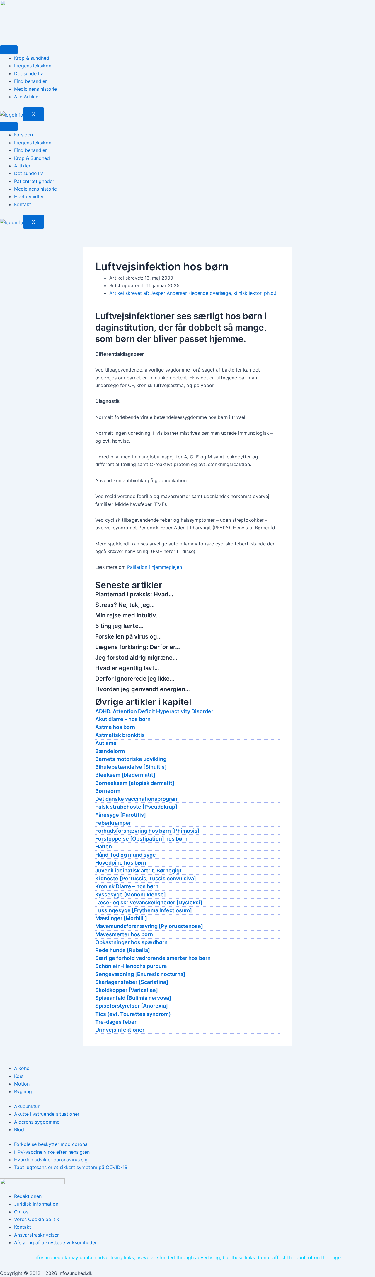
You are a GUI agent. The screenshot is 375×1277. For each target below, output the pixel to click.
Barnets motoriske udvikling (130, 759)
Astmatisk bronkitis (120, 735)
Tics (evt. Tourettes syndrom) (133, 1014)
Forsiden (23, 135)
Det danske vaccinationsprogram (137, 799)
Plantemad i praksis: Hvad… (134, 594)
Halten (103, 846)
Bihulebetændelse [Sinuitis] (131, 767)
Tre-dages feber (116, 1022)
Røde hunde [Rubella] (122, 950)
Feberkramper (113, 823)
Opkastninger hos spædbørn (131, 942)
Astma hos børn (115, 727)
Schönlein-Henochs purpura (131, 966)
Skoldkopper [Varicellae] (126, 990)
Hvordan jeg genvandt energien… (142, 689)
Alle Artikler (27, 97)
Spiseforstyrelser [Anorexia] (131, 1006)
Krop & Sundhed (32, 158)
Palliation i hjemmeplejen (154, 567)
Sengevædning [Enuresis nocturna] (140, 974)
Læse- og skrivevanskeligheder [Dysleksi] (148, 902)
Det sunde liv (28, 73)
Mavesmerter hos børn (124, 934)
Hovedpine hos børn (120, 863)
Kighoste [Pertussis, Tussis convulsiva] (145, 878)
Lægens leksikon (32, 66)
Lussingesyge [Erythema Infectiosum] (143, 910)
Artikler (22, 166)
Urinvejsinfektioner (119, 1030)
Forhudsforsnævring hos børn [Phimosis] (147, 831)
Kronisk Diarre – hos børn (126, 886)
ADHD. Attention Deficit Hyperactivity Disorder (154, 711)
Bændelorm (110, 751)
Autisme (106, 743)
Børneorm (107, 791)
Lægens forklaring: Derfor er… (137, 647)
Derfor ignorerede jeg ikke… (134, 678)
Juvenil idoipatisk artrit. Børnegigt (138, 870)
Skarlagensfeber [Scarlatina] (131, 982)
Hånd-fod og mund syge (125, 855)
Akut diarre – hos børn (123, 719)
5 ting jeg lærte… (119, 625)
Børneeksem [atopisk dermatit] (134, 783)
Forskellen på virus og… (128, 636)
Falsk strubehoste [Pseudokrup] (136, 807)
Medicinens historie (35, 89)
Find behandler (30, 81)
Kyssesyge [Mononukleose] (130, 894)
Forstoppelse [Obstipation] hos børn (141, 839)
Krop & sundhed (31, 58)
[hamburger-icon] (9, 49)
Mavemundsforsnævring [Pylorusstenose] (149, 926)
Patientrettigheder (34, 181)
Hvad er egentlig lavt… (127, 668)
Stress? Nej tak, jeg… (125, 604)
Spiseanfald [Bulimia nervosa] (133, 998)
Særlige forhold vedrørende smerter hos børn (153, 958)
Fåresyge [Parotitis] (120, 815)
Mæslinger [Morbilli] (121, 918)
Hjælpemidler (29, 196)
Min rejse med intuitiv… (128, 615)
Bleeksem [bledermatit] (125, 775)
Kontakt (22, 204)
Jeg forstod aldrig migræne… (136, 657)
